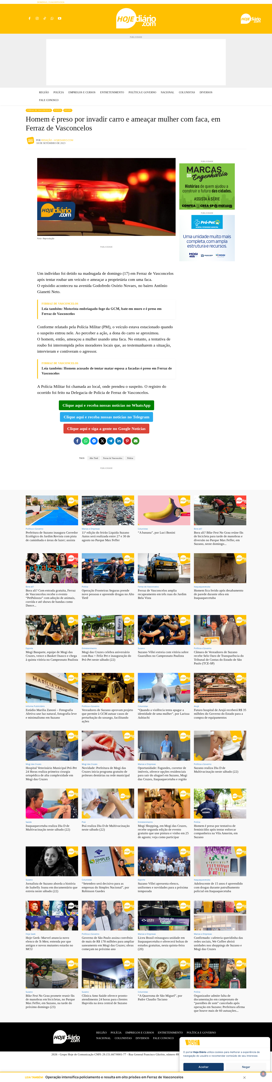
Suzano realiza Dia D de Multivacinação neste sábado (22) (216, 769)
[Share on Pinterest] (127, 441)
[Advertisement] (136, 62)
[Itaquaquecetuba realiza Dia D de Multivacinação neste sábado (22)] (52, 803)
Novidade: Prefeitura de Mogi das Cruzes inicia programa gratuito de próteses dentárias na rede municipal (106, 771)
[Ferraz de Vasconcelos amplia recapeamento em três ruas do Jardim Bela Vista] (164, 568)
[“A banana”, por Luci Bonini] (164, 510)
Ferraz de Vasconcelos (39, 110)
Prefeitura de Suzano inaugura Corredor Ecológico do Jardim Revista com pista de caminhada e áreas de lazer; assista (52, 536)
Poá (83, 822)
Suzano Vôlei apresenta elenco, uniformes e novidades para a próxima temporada (163, 887)
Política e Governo (34, 529)
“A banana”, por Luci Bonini (156, 532)
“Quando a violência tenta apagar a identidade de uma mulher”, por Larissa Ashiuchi (163, 713)
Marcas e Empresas (91, 529)
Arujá (196, 706)
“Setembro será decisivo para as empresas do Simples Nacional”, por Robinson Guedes (105, 887)
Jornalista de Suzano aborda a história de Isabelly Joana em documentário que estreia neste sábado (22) (52, 887)
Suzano (141, 648)
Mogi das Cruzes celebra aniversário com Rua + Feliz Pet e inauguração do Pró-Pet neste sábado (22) (106, 655)
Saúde (29, 822)
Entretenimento (89, 648)
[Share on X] (102, 441)
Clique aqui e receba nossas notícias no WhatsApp (106, 405)
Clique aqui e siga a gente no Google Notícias (106, 428)
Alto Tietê (94, 458)
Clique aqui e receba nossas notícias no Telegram (106, 417)
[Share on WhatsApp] (85, 441)
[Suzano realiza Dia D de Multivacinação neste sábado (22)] (220, 745)
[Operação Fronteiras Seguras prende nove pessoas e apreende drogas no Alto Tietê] (108, 568)
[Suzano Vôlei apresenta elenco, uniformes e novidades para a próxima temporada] (164, 861)
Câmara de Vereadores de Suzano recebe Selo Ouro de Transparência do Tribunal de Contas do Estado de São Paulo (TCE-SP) (219, 657)
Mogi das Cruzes (33, 764)
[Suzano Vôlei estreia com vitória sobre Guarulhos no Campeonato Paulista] (164, 630)
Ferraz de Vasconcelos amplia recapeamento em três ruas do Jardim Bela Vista (162, 594)
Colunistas (143, 529)
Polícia (57, 110)
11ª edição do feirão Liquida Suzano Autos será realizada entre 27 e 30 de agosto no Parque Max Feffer (106, 536)
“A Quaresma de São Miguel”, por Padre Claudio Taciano (160, 997)
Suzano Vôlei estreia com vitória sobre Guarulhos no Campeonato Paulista (163, 654)
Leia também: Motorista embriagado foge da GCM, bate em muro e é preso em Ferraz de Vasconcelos (102, 311)
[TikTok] (45, 19)
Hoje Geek (31, 934)
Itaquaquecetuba (202, 587)
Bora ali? (198, 529)
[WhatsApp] (52, 19)
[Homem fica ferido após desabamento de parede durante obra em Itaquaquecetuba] (220, 568)
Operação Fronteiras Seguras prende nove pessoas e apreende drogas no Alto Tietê (108, 594)
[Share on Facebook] (77, 441)
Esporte (29, 648)
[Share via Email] (135, 441)
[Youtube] (60, 19)
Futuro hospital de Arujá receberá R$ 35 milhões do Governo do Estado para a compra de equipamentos (220, 713)
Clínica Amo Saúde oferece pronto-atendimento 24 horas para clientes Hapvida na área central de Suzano (105, 999)
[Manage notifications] (263, 1074)
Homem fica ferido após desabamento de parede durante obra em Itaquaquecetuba (218, 594)
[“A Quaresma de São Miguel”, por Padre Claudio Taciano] (164, 973)
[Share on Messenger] (94, 441)
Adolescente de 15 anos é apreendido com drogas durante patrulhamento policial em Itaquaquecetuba (218, 887)
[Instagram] (37, 19)
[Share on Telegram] (110, 441)
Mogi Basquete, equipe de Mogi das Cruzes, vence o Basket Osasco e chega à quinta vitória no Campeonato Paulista (52, 655)
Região (67, 110)
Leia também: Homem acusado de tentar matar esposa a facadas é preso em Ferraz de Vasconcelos (107, 370)
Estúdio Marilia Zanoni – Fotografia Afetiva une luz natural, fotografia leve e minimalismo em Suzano (51, 713)
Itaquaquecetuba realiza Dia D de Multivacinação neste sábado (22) (48, 827)
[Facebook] (29, 19)
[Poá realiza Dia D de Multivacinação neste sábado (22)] (108, 803)
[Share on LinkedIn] (119, 441)
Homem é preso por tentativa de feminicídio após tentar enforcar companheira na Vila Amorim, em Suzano (216, 831)
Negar (246, 1067)
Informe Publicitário (35, 706)
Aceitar (204, 1067)
